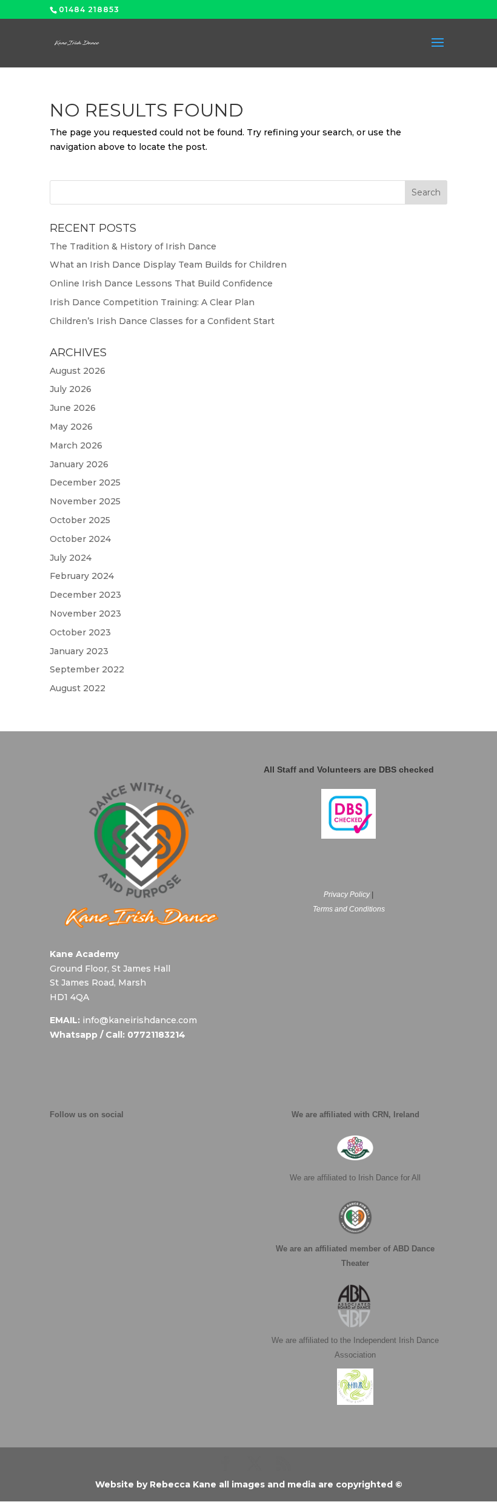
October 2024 (80, 538)
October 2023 (80, 632)
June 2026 (73, 407)
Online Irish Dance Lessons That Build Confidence (161, 283)
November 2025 (85, 501)
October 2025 (80, 520)
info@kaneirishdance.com (139, 1020)
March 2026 (76, 445)
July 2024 (71, 557)
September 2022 (87, 669)
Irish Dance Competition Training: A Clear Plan (152, 302)
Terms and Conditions (349, 909)
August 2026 (77, 370)
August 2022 (77, 688)
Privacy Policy (347, 894)
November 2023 (85, 613)
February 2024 (82, 575)
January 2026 (79, 464)
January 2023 (79, 651)
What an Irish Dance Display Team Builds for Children (168, 264)
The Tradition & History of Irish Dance (133, 246)
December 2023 (85, 594)
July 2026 (71, 389)
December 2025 (85, 482)
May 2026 (71, 426)
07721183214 (156, 1034)
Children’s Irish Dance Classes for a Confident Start (162, 321)
